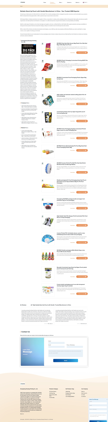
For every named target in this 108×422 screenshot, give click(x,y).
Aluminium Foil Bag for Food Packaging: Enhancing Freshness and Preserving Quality (29, 110)
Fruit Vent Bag (51, 397)
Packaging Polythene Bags (70, 393)
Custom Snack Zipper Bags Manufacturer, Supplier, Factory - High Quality (29, 132)
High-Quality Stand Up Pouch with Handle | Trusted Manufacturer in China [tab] (52, 305)
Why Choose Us (84, 393)
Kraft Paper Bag (52, 393)
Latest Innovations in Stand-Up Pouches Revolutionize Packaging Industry (29, 139)
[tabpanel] (54, 317)
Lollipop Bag (68, 391)
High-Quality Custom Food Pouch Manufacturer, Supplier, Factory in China (29, 122)
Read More (72, 52)
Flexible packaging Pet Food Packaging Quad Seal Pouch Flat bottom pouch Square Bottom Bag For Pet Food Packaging (71, 182)
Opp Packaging (68, 394)
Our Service (83, 396)
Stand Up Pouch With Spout (53, 395)
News (60, 2)
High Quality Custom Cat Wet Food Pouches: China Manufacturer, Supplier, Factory (29, 146)
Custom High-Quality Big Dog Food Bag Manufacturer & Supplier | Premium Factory (29, 114)
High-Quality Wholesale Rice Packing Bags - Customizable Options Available (29, 106)
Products (52, 2)
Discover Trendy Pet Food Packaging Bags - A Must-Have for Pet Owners (29, 136)
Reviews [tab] (24, 305)
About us (77, 2)
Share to (22, 413)
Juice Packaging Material (70, 396)
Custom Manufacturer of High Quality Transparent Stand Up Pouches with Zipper (29, 142)
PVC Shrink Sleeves (52, 391)
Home (45, 2)
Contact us (69, 2)
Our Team (83, 394)
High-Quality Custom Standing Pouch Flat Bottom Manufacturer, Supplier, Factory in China (29, 118)
